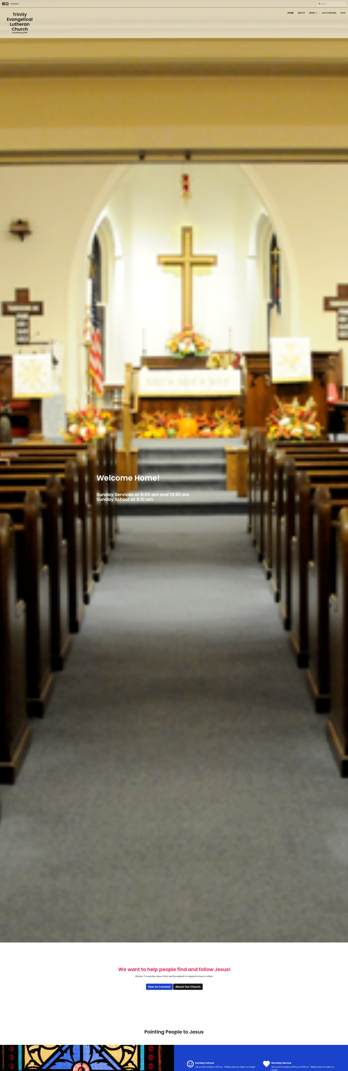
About (301, 12)
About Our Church (188, 987)
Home (291, 12)
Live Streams (329, 12)
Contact (14, 3)
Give (342, 12)
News (312, 12)
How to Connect (159, 987)
